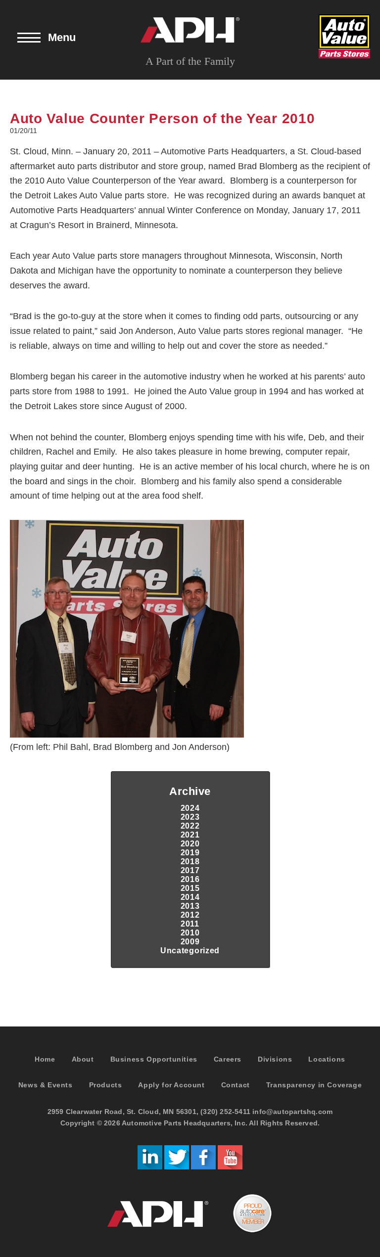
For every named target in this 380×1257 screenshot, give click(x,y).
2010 (190, 933)
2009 (190, 941)
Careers (227, 1059)
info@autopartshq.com (292, 1112)
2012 (190, 915)
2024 (190, 808)
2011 (190, 924)
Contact (235, 1085)
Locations (326, 1059)
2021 (190, 835)
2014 (190, 897)
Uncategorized (190, 950)
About (83, 1059)
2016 (190, 879)
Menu (62, 37)
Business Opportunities (153, 1059)
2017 (190, 870)
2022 (190, 826)
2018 (190, 861)
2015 (190, 888)
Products (105, 1085)
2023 (190, 817)
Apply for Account (171, 1085)
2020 (190, 843)
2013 (190, 906)
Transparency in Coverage (314, 1085)
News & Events (45, 1085)
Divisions (275, 1059)
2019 (190, 852)
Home (45, 1059)
